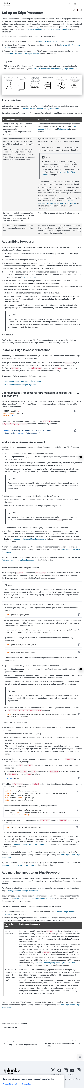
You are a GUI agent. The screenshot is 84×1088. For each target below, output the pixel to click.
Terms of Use (74, 1079)
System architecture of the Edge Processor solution (48, 29)
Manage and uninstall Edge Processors (29, 539)
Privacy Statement (10, 1084)
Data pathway (63, 129)
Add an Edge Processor (48, 42)
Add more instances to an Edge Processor (23, 54)
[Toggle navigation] (79, 1057)
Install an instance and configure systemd (20, 385)
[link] (73, 9)
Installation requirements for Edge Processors (41, 109)
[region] (32, 1081)
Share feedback (10, 1028)
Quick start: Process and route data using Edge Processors (54, 69)
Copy (76, 411)
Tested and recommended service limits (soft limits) (34, 899)
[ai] (77, 9)
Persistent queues (28, 277)
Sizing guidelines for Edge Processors (23, 891)
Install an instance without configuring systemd (22, 381)
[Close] (61, 1078)
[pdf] (81, 9)
